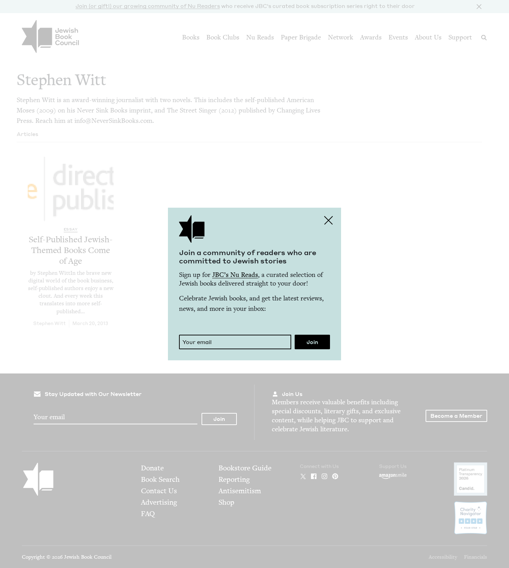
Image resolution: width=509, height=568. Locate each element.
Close (328, 220)
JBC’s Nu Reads (235, 275)
